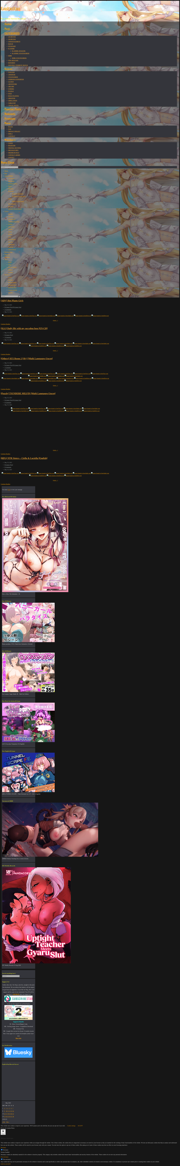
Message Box (12, 285)
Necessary (5, 1150)
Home (6, 171)
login (9, 489)
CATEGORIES (8, 176)
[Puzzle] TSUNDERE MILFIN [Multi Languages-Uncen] (28, 393)
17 (6, 1114)
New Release (12, 204)
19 (9, 1114)
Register (10, 280)
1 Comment (7, 367)
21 (13, 1114)
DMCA (10, 269)
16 (4, 1114)
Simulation (11, 244)
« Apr (3, 1122)
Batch (10, 186)
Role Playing (12, 239)
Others (10, 231)
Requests (7, 254)
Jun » (7, 1122)
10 (6, 1111)
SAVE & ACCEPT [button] (6, 1164)
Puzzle (10, 234)
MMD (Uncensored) (18, 201)
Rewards (10, 206)
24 (6, 1116)
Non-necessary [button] (4, 1157)
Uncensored (11, 219)
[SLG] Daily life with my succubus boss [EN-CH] (24, 328)
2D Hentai (11, 178)
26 (9, 1116)
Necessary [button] (3, 1147)
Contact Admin (12, 290)
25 (8, 1116)
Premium (7, 257)
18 (8, 1114)
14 (13, 1111)
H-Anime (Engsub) (17, 193)
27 (11, 1116)
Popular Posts (8, 252)
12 (9, 1111)
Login (10, 277)
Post (5, 173)
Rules (10, 262)
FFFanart (10, 188)
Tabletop (10, 247)
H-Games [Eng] (8, 307)
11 (8, 1111)
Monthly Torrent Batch (15, 209)
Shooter (10, 242)
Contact (10, 272)
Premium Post (12, 287)
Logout (10, 292)
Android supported (13, 221)
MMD (10, 199)
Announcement (12, 183)
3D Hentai (11, 181)
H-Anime (11, 191)
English (10, 214)
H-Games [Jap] (17, 307)
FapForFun (10, 8)
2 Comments (7, 309)
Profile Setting (12, 282)
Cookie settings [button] (71, 1125)
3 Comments (7, 337)
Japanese (11, 216)
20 (11, 1114)
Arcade (10, 229)
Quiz (9, 237)
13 (11, 1111)
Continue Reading (5, 324)
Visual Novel (12, 249)
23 (4, 1116)
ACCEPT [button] (80, 1125)
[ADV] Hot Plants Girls (12, 300)
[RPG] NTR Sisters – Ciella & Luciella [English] (24, 458)
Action (10, 224)
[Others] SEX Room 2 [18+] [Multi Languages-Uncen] (27, 358)
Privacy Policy (12, 267)
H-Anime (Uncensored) (19, 196)
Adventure (11, 226)
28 (13, 1116)
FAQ (9, 264)
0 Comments (7, 402)
